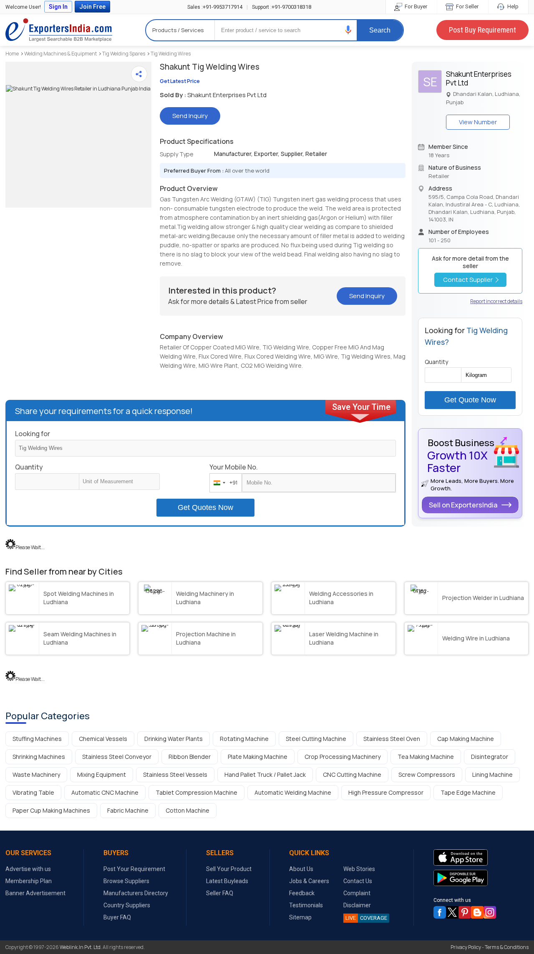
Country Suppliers (126, 905)
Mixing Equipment (101, 774)
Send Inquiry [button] (190, 115)
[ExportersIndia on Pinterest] (464, 912)
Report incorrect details (496, 301)
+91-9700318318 (281, 7)
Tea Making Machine (426, 757)
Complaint (356, 893)
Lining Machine (492, 774)
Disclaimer (357, 905)
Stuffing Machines (37, 739)
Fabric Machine (128, 810)
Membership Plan (28, 881)
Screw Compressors (426, 774)
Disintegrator (489, 757)
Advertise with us (28, 869)
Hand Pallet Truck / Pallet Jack (265, 774)
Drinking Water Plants (173, 739)
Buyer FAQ (117, 917)
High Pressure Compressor (385, 792)
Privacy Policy (466, 947)
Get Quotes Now (205, 507)
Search (379, 30)
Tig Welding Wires (171, 53)
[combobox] (223, 483)
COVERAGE (366, 918)
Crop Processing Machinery (342, 757)
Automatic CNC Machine (105, 792)
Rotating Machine (244, 739)
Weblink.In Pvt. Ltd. (81, 947)
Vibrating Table (33, 792)
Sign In (58, 6)
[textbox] (119, 481)
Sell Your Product (229, 869)
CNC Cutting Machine (352, 774)
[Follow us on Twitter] (452, 912)
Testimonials (306, 905)
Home (12, 53)
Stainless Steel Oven (391, 739)
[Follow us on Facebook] (439, 912)
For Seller (467, 6)
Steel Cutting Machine (316, 739)
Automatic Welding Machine (292, 792)
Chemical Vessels (103, 739)
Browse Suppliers (126, 881)
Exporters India (58, 30)
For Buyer (415, 6)
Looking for (32, 433)
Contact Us (357, 881)
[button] (348, 30)
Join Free (92, 6)
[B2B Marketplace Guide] (477, 912)
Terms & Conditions (507, 947)
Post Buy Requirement (482, 29)
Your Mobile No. (233, 467)
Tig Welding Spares (123, 53)
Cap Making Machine (465, 739)
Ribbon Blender (190, 757)
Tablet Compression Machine (196, 792)
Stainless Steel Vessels (175, 774)
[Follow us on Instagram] (490, 912)
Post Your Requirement (134, 869)
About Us (301, 869)
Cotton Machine (187, 810)
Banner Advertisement (35, 893)
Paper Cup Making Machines (51, 810)
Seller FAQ (219, 893)
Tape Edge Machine (468, 792)
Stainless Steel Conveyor (116, 757)
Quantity (29, 467)
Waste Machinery (36, 774)
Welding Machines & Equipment (60, 53)
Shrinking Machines (39, 757)
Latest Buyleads (227, 881)
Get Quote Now (470, 400)
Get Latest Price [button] (180, 81)
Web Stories (359, 869)
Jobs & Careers (309, 881)
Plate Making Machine (257, 757)
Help (512, 6)
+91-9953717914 (214, 7)
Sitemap (300, 917)
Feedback (302, 893)
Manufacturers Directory (135, 893)
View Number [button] (478, 122)
